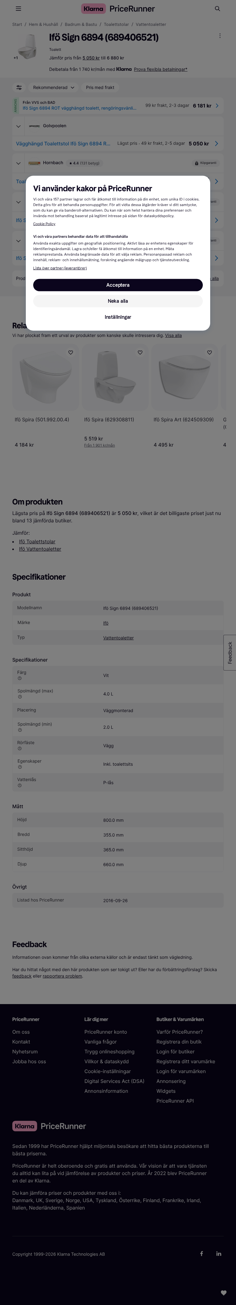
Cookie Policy (44, 224)
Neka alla (118, 301)
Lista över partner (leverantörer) (60, 268)
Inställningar (118, 317)
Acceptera (117, 285)
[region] (118, 253)
